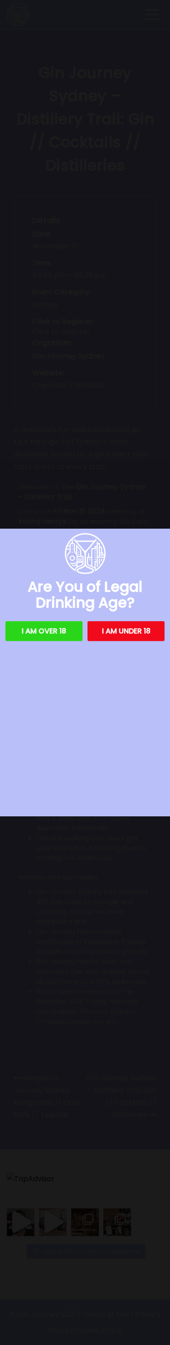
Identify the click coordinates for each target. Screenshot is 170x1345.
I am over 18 (44, 631)
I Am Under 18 (126, 631)
